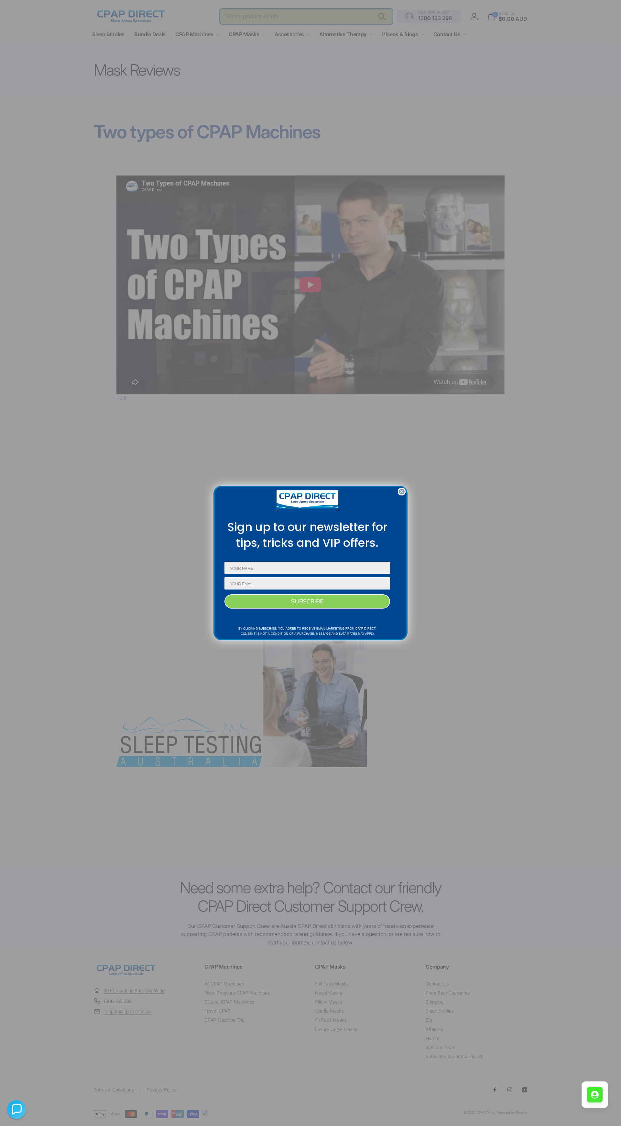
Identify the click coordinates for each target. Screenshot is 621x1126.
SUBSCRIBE (307, 601)
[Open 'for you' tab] (595, 1094)
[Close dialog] (401, 491)
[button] (16, 1109)
